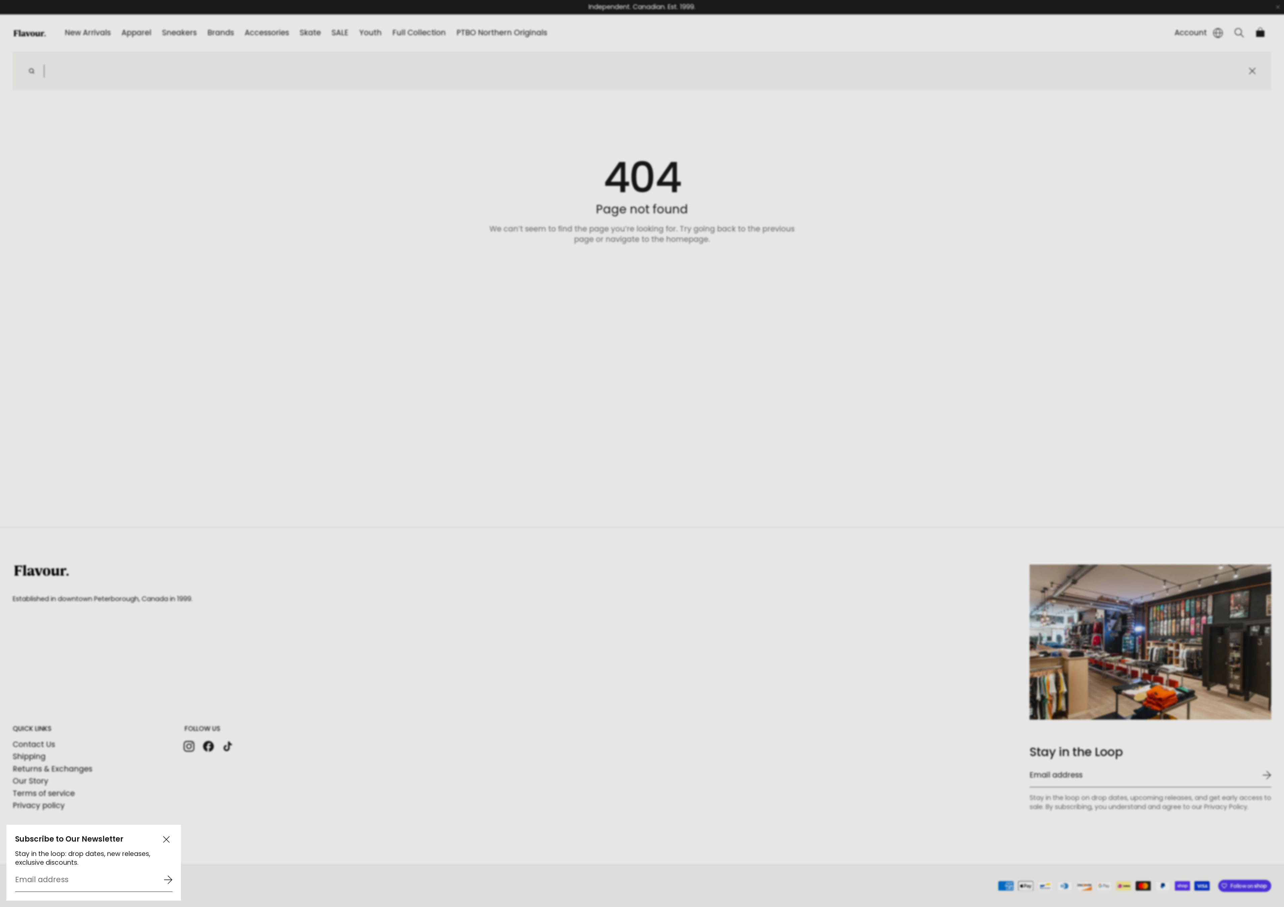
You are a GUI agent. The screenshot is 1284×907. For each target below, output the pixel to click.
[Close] (166, 839)
